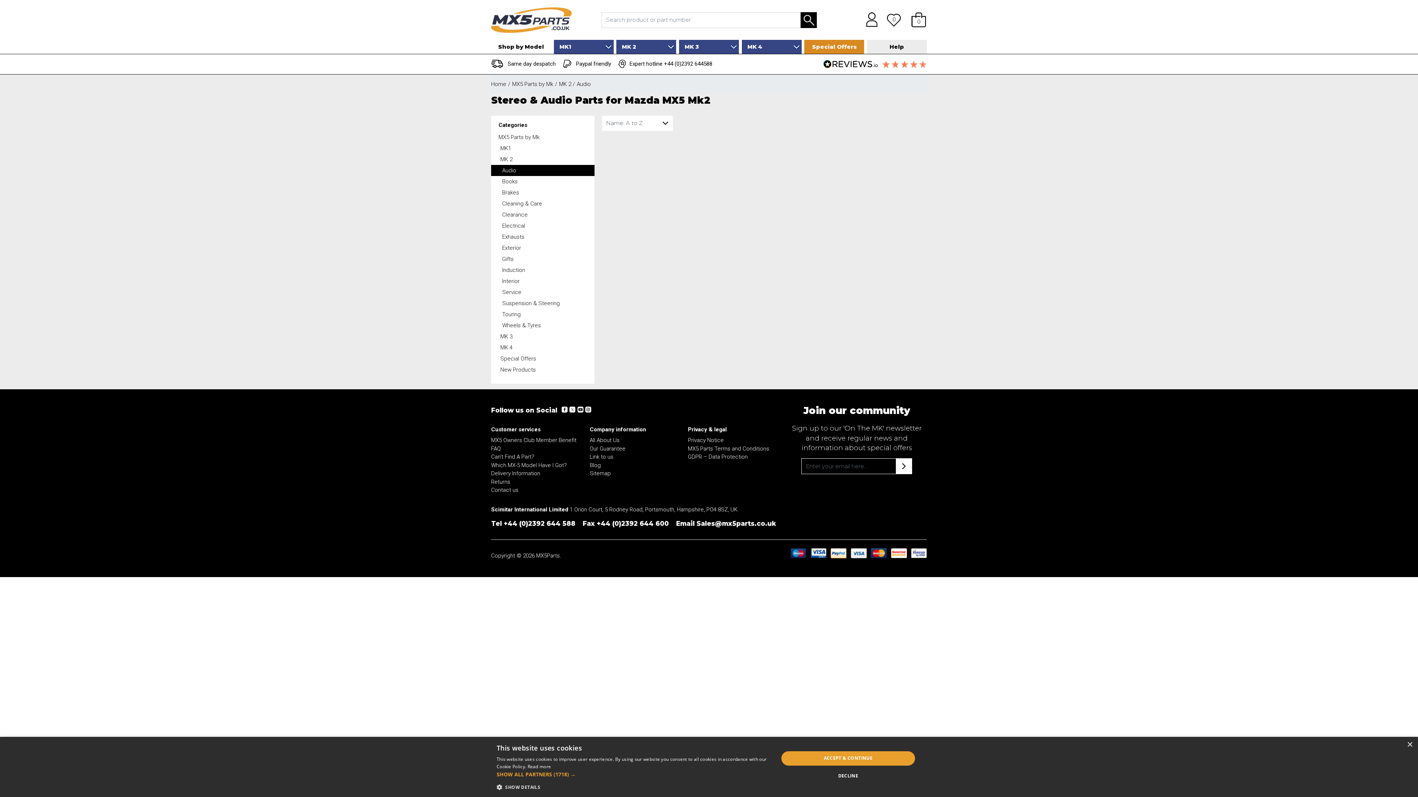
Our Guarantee (608, 448)
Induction (513, 270)
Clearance (515, 214)
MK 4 (506, 347)
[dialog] (709, 767)
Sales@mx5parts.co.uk (736, 523)
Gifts (508, 259)
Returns (500, 482)
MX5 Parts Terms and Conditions (728, 448)
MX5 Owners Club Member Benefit (533, 440)
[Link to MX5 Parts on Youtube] (580, 410)
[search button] (809, 20)
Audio (509, 170)
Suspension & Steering (531, 303)
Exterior (511, 248)
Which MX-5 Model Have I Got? (529, 465)
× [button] (1409, 745)
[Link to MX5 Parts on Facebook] (565, 410)
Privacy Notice (706, 440)
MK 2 (506, 159)
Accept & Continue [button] (848, 758)
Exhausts (513, 237)
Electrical (513, 225)
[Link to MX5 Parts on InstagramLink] (588, 410)
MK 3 (506, 336)
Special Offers (518, 358)
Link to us (601, 456)
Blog (595, 465)
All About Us (605, 440)
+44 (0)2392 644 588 (539, 523)
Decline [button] (848, 776)
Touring (511, 314)
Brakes (510, 192)
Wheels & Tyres (521, 325)
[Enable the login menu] (869, 20)
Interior (511, 281)
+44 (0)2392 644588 (688, 64)
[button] (919, 20)
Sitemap (600, 473)
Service (511, 292)
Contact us (504, 490)
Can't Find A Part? (512, 456)
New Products (518, 369)
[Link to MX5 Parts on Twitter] (572, 410)
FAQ (496, 448)
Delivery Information (515, 473)
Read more (539, 766)
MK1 (505, 148)
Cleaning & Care (522, 203)
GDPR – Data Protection (718, 456)
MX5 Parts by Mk (519, 137)
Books (510, 181)
